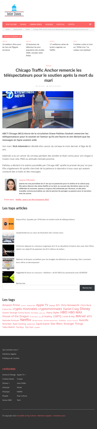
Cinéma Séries (36, 24)
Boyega (52, 305)
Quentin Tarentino (72, 320)
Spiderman (31, 324)
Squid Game (42, 323)
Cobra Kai (7, 309)
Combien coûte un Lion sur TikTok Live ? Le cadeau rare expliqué (83, 47)
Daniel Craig (71, 308)
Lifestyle (60, 24)
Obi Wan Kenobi (37, 320)
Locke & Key (68, 316)
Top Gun (29, 327)
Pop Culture (11, 24)
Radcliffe (83, 320)
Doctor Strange (9, 312)
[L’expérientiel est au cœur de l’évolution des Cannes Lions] (8, 237)
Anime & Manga (9, 375)
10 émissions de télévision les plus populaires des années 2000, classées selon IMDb (35, 50)
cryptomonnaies (50, 308)
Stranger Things (73, 323)
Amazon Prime (11, 305)
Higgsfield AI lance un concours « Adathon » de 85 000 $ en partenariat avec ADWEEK (51, 273)
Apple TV (42, 304)
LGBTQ (57, 316)
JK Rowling (47, 316)
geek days (42, 313)
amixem (23, 305)
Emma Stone (24, 312)
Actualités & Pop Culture (26, 416)
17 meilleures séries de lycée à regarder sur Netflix (59, 47)
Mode (19, 387)
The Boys (20, 327)
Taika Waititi (8, 327)
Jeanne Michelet (55, 86)
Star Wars (57, 323)
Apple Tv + (21, 375)
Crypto (71, 24)
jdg (40, 317)
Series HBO (7, 400)
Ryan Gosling (19, 323)
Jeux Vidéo (21, 383)
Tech (75, 41)
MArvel (81, 316)
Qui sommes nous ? (10, 350)
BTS (58, 305)
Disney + (6, 383)
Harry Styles (52, 312)
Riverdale (7, 323)
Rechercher (20, 283)
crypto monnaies (25, 308)
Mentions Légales (45, 416)
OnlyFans (62, 320)
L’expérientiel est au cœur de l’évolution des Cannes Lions (39, 233)
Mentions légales (9, 354)
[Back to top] (90, 422)
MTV (89, 316)
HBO (63, 312)
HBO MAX (75, 312)
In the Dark (34, 317)
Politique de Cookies (10, 358)
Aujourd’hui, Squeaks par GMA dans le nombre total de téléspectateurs (45, 219)
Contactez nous (59, 416)
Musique (49, 24)
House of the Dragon (15, 316)
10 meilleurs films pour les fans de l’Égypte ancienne (11, 47)
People (23, 24)
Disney (85, 308)
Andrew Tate (31, 305)
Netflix (4, 41)
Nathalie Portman (10, 320)
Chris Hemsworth (70, 305)
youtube (37, 327)
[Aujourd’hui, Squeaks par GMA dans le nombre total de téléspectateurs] (8, 224)
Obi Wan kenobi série (51, 320)
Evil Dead (34, 313)
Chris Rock (85, 305)
